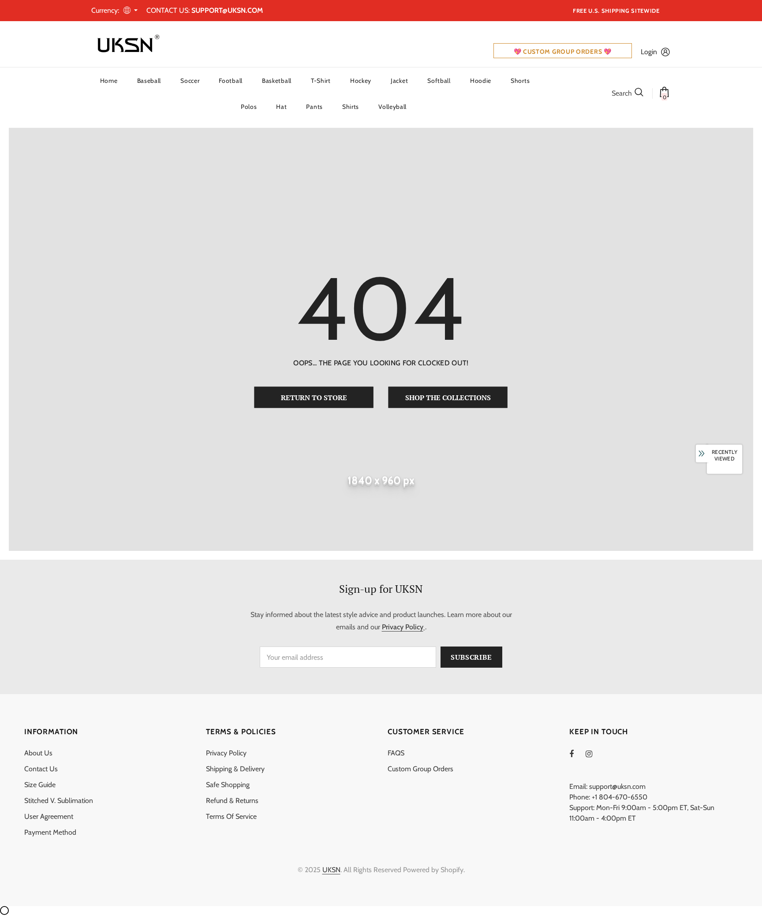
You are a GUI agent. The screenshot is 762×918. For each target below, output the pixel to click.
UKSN (331, 870)
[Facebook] (577, 754)
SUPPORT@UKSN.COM (227, 10)
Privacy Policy (402, 627)
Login (649, 52)
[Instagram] (593, 754)
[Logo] (126, 44)
